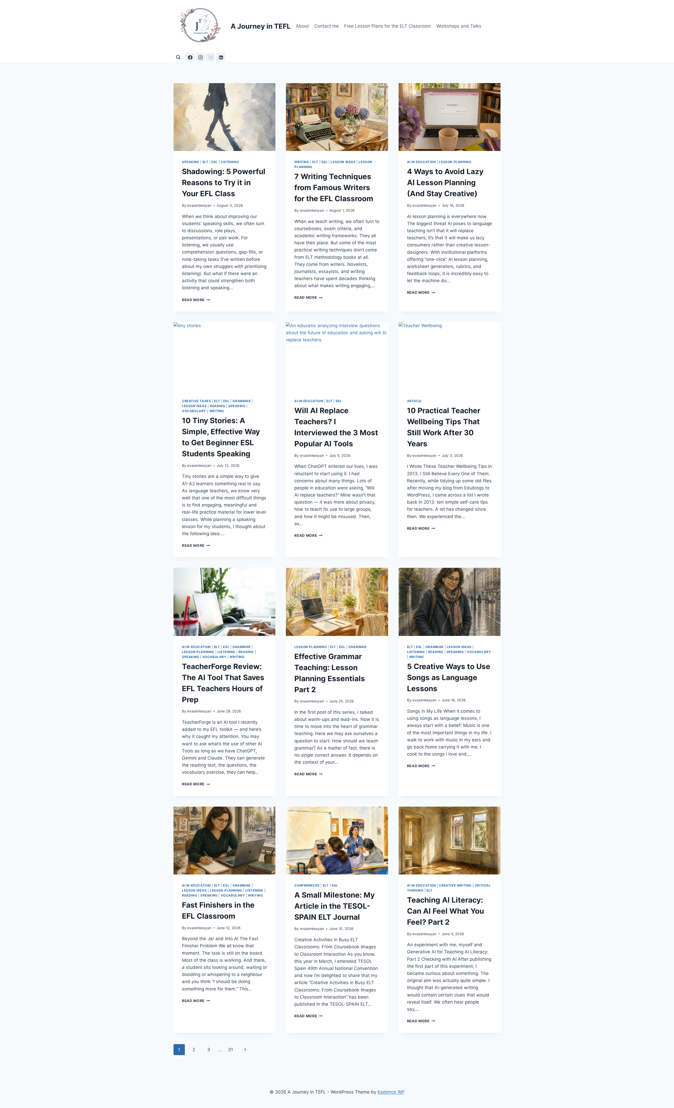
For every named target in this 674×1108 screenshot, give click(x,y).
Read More (196, 300)
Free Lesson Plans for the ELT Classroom (387, 26)
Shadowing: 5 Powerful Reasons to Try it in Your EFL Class (223, 182)
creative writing (455, 885)
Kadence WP (391, 1092)
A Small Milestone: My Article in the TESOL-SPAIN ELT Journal (334, 906)
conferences (307, 885)
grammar (241, 401)
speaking (190, 162)
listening (230, 162)
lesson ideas (343, 162)
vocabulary (194, 411)
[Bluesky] (210, 57)
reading (217, 406)
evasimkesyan (199, 205)
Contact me (326, 26)
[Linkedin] (220, 57)
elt (205, 162)
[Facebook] (190, 57)
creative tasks (196, 401)
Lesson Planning (455, 162)
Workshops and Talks (458, 26)
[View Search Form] (178, 57)
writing (301, 162)
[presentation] (224, 117)
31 (230, 1049)
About (302, 26)
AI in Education (421, 162)
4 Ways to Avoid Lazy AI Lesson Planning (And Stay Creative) (445, 182)
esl (214, 162)
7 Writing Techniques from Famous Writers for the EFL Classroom (333, 187)
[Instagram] (200, 57)
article (414, 401)
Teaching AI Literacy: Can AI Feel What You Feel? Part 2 (445, 911)
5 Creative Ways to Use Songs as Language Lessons (448, 677)
